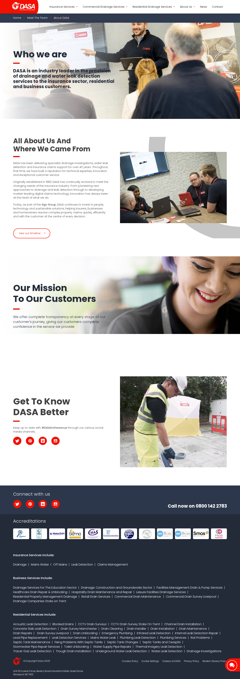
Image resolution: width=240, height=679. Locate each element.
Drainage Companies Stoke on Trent (39, 601)
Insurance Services (62, 7)
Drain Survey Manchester (79, 628)
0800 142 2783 (211, 506)
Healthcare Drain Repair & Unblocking (40, 592)
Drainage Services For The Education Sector (45, 587)
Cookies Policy (130, 661)
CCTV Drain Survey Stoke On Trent (135, 624)
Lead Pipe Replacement (30, 637)
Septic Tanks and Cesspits (161, 642)
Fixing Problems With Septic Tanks (79, 642)
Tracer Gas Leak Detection (32, 651)
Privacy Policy (191, 661)
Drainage (20, 564)
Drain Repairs (22, 633)
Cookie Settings (150, 661)
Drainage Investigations (204, 651)
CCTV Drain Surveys (92, 624)
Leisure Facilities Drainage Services (161, 592)
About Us (186, 7)
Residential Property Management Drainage (45, 596)
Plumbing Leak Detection (138, 637)
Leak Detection (82, 564)
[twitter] (17, 441)
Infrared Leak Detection (154, 633)
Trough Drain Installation (73, 651)
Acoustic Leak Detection (30, 624)
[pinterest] (30, 441)
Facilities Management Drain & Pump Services (190, 587)
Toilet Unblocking (76, 646)
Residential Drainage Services (152, 7)
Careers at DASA (171, 661)
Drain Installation (163, 628)
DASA (22, 7)
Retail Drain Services (95, 596)
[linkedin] (43, 441)
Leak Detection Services (69, 637)
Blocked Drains (63, 624)
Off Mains (60, 564)
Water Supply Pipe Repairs (112, 646)
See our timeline (29, 233)
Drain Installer (136, 628)
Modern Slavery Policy (214, 661)
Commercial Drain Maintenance (138, 596)
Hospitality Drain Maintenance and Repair (102, 592)
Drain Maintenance (193, 628)
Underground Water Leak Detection (121, 651)
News (203, 7)
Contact (217, 7)
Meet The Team (37, 18)
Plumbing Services (173, 637)
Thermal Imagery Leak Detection (158, 646)
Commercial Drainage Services (103, 7)
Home (17, 18)
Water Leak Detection (166, 651)
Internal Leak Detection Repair (196, 633)
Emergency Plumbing (117, 633)
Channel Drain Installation (183, 624)
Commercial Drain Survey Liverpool (191, 596)
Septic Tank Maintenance (31, 642)
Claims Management (112, 564)
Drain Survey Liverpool (52, 633)
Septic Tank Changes (122, 642)
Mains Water (40, 564)
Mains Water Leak (103, 637)
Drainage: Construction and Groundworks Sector (116, 587)
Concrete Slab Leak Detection (34, 628)
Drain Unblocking (85, 633)
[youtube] (55, 441)
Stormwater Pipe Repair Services (36, 646)
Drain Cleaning (112, 628)
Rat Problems (200, 637)
